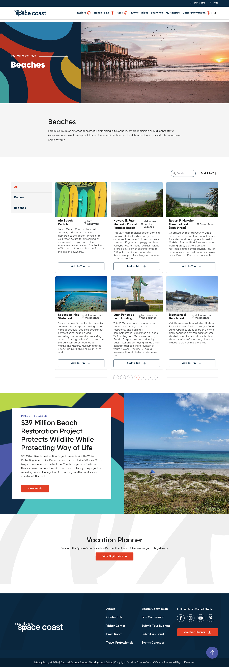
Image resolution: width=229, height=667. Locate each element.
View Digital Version (114, 556)
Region (19, 197)
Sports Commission (155, 608)
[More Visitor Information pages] (208, 13)
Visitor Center (115, 625)
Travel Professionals (119, 642)
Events (134, 13)
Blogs (144, 13)
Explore (81, 13)
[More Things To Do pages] (112, 13)
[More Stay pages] (126, 13)
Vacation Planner (194, 632)
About (110, 608)
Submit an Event (153, 634)
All (15, 187)
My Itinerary (173, 13)
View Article (35, 488)
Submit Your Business (156, 625)
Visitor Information (194, 13)
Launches (157, 13)
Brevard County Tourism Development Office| (87, 662)
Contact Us (114, 617)
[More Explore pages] (89, 13)
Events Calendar (153, 642)
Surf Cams (199, 3)
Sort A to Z (207, 173)
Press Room (114, 634)
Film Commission (153, 617)
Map (215, 3)
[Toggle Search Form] (215, 13)
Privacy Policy (42, 662)
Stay (120, 13)
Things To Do (102, 13)
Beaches (20, 208)
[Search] (174, 173)
